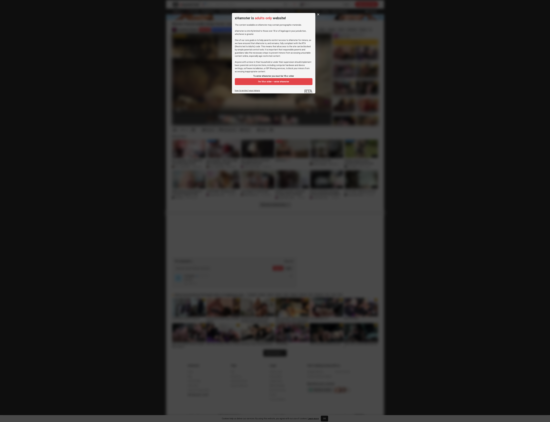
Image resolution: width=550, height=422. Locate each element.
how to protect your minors (247, 91)
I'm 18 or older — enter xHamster (273, 81)
